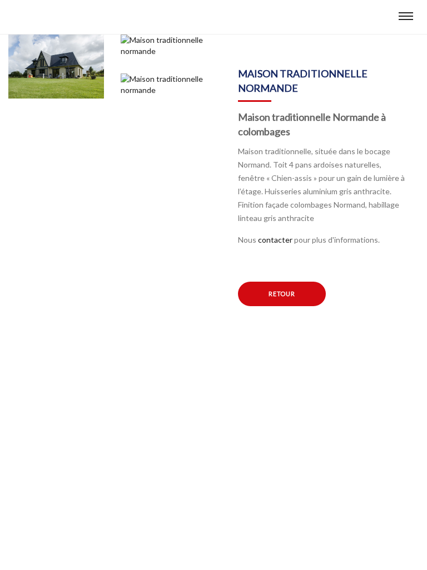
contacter (275, 239)
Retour (282, 293)
